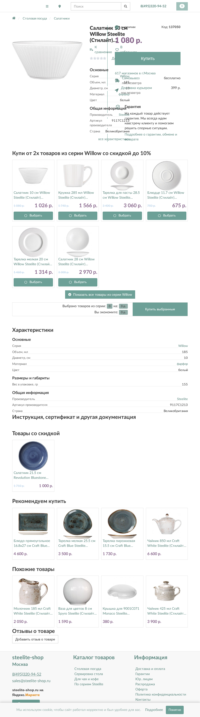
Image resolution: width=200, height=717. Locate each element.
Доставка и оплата (150, 669)
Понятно (175, 709)
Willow (183, 346)
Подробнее (154, 710)
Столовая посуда (87, 669)
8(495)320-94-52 (153, 6)
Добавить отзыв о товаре (35, 639)
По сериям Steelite (88, 684)
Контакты (142, 699)
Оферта (141, 689)
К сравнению (103, 50)
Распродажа (145, 684)
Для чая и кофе (86, 679)
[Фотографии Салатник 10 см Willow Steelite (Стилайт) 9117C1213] (47, 60)
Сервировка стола (88, 674)
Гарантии (142, 674)
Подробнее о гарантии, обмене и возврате (151, 137)
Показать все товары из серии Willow (102, 294)
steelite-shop (24, 6)
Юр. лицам (144, 679)
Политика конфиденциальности (160, 694)
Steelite (182, 399)
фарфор (182, 364)
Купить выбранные (160, 309)
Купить (148, 58)
